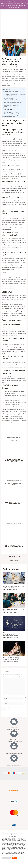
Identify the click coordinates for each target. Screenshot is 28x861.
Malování (8, 66)
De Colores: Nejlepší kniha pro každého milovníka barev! (13, 92)
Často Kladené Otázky (8, 109)
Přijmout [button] (14, 857)
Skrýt (18, 7)
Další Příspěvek (14, 560)
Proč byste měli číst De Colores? (11, 99)
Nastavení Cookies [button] (7, 857)
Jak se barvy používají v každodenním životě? (13, 103)
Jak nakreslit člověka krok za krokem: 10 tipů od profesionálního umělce (12, 634)
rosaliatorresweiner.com (20, 367)
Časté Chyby (6, 108)
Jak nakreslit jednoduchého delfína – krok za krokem (14, 586)
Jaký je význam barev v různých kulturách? (13, 102)
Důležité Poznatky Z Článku (9, 116)
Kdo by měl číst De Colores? (10, 101)
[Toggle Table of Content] (23, 89)
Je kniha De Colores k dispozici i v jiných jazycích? (14, 115)
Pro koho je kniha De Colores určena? (11, 112)
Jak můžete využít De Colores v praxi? (12, 105)
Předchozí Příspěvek (14, 556)
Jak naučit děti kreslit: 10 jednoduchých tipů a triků (11, 658)
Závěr (6, 106)
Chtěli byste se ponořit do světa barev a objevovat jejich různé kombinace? (15, 95)
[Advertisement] (14, 25)
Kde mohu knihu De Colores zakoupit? (12, 113)
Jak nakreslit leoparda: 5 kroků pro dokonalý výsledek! (14, 610)
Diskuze (3, 66)
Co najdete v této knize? (9, 98)
